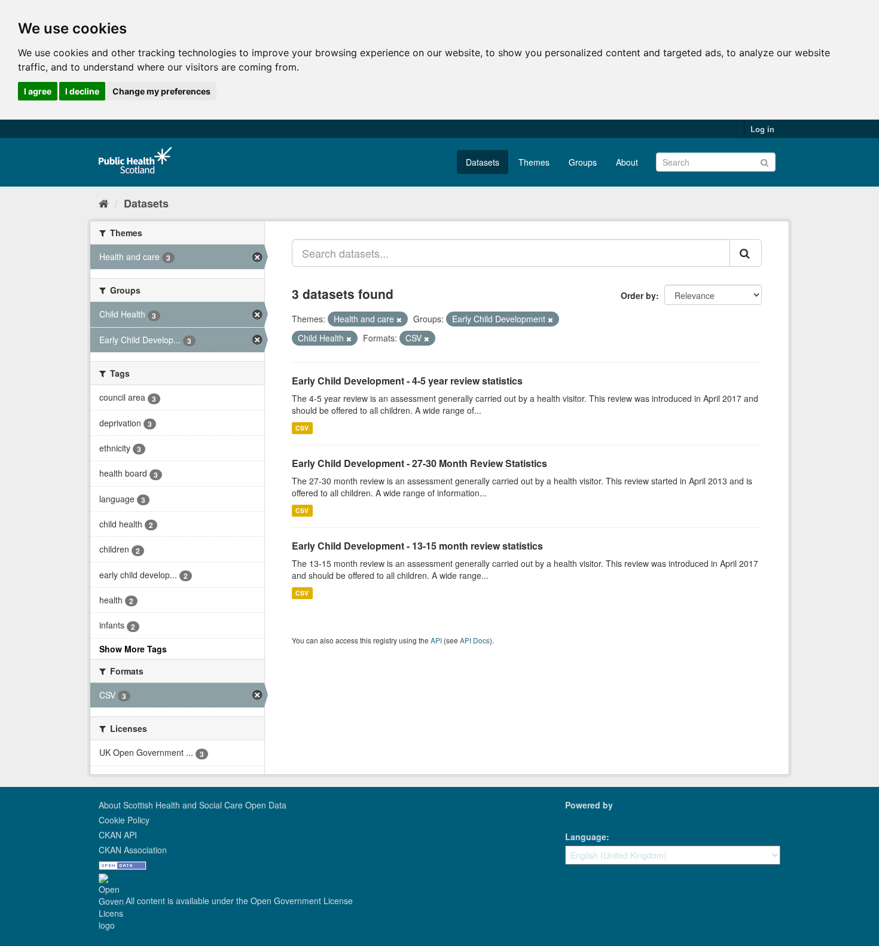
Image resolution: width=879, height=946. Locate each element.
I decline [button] (82, 91)
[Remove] (399, 319)
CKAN (585, 818)
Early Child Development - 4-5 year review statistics (407, 380)
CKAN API (118, 835)
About (627, 162)
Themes (534, 162)
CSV (302, 427)
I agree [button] (37, 91)
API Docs (475, 640)
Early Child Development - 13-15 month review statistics (417, 546)
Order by (638, 295)
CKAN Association (133, 850)
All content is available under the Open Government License (238, 901)
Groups (583, 162)
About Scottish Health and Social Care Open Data (192, 805)
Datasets (482, 162)
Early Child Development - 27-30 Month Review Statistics (419, 463)
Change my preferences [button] (161, 91)
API (436, 640)
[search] (746, 253)
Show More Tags (133, 649)
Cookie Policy (124, 820)
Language (585, 837)
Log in (762, 129)
